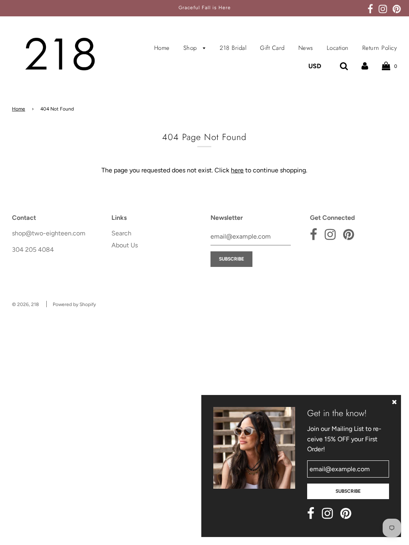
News (305, 47)
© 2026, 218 (25, 304)
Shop (191, 47)
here (237, 170)
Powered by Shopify (74, 304)
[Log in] (364, 66)
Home (162, 47)
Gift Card (272, 47)
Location (338, 47)
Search (121, 233)
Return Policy (379, 47)
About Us (124, 245)
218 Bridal (233, 47)
